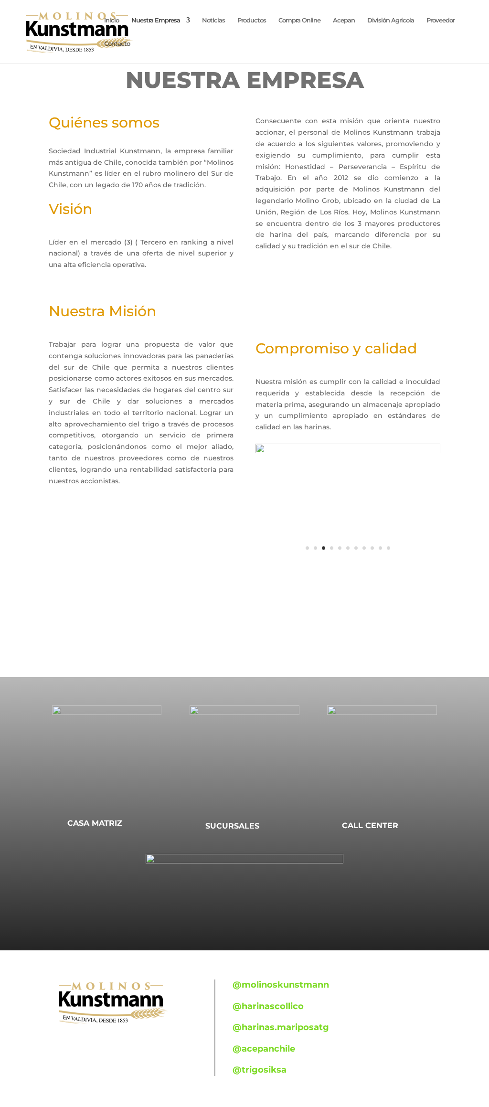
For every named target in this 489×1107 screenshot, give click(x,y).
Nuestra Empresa (155, 20)
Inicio (111, 20)
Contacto (117, 43)
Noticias (213, 20)
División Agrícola (390, 20)
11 (388, 548)
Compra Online (299, 20)
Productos (251, 20)
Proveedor (440, 20)
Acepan (344, 20)
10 (380, 548)
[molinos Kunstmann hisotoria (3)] (347, 451)
